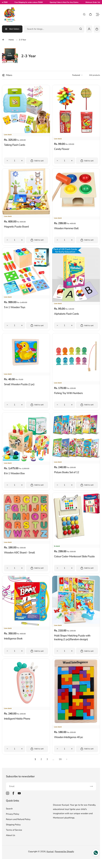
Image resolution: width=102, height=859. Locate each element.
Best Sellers (14, 29)
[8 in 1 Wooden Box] (26, 460)
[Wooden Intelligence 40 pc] (76, 724)
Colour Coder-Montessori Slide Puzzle (74, 556)
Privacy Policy (12, 814)
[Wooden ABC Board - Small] (26, 540)
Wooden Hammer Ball (66, 228)
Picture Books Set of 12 (66, 472)
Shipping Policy (13, 824)
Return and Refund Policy (18, 819)
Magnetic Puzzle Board (16, 226)
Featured (76, 75)
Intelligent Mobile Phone (17, 718)
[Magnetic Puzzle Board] (26, 214)
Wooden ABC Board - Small (19, 552)
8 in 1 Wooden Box (14, 473)
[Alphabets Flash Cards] (76, 301)
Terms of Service (14, 830)
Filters (9, 75)
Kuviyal (50, 851)
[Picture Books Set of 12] (76, 459)
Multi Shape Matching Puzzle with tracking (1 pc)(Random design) (72, 637)
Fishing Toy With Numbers (68, 393)
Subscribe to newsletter (20, 776)
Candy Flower (61, 149)
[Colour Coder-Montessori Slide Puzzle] (76, 543)
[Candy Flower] (76, 136)
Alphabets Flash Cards (66, 314)
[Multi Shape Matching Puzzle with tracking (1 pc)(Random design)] (76, 623)
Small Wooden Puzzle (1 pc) (19, 384)
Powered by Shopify (64, 851)
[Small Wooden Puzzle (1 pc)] (26, 371)
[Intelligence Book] (26, 625)
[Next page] (67, 759)
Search (9, 808)
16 (60, 759)
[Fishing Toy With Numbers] (76, 380)
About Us (10, 835)
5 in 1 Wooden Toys (14, 307)
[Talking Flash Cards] (26, 132)
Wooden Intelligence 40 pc (68, 737)
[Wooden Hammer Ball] (76, 215)
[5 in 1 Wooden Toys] (26, 294)
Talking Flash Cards (14, 145)
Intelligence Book (13, 638)
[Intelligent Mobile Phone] (26, 706)
